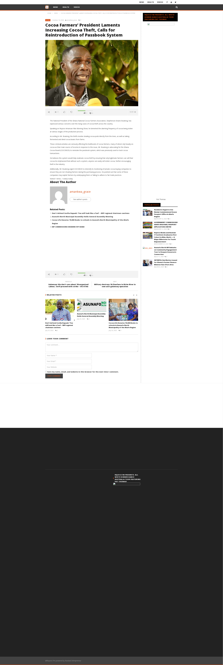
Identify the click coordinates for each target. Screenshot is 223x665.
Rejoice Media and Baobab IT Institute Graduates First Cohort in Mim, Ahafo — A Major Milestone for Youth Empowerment (165, 237)
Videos (160, 2)
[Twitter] (175, 2)
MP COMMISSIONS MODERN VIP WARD (68, 227)
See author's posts (80, 199)
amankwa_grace (72, 20)
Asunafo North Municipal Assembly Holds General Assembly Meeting (82, 216)
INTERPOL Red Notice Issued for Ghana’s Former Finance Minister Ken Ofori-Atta (165, 262)
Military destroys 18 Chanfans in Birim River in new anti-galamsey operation (115, 284)
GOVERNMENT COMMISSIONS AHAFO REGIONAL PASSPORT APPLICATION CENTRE (166, 224)
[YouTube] (171, 2)
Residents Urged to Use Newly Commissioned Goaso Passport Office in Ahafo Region (165, 213)
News (141, 2)
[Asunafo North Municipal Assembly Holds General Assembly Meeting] (91, 305)
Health (150, 2)
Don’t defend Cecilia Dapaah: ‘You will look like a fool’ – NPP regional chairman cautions (90, 213)
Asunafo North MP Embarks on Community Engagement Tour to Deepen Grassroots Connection (165, 250)
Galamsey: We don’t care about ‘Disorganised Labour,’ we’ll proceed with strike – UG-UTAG (68, 284)
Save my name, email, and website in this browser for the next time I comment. (83, 372)
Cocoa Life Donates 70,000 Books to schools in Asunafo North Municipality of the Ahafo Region (123, 325)
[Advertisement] (91, 251)
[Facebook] (167, 2)
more (132, 112)
